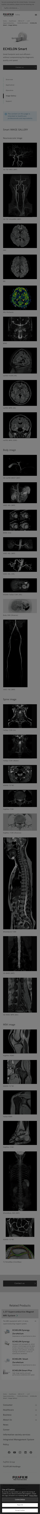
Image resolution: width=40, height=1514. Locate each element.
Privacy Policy (33, 1495)
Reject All (20, 1505)
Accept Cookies (20, 1510)
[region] (20, 1499)
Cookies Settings (20, 1499)
